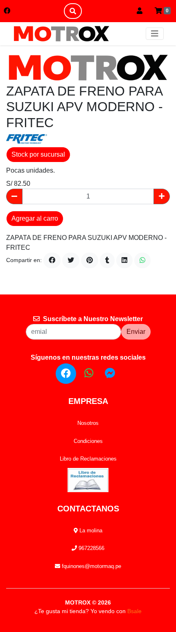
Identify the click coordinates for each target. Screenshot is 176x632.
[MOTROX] (61, 33)
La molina (90, 530)
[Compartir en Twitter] (70, 260)
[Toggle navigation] (155, 33)
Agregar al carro (34, 218)
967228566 (90, 548)
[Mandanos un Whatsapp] (88, 373)
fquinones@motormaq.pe (90, 566)
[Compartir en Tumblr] (107, 260)
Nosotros (88, 423)
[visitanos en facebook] (7, 11)
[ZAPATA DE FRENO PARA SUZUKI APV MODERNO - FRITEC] (88, 67)
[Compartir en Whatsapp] (142, 260)
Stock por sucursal (38, 154)
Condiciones (88, 441)
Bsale (134, 611)
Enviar (135, 331)
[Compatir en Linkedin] (124, 260)
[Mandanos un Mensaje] (110, 373)
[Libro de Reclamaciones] (88, 479)
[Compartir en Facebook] (52, 260)
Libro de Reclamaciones (88, 459)
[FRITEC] (26, 138)
